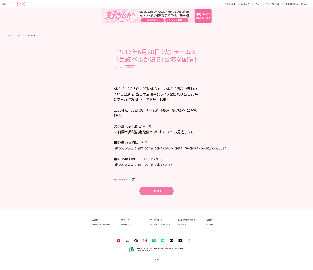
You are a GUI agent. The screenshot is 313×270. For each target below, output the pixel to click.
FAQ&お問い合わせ (155, 220)
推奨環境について (126, 224)
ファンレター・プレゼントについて (159, 224)
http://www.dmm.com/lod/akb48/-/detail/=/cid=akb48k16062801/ (170, 147)
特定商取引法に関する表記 (101, 224)
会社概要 (95, 220)
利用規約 (209, 220)
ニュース (19, 35)
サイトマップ (182, 224)
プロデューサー (125, 220)
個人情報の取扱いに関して (186, 220)
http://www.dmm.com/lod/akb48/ (143, 164)
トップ (10, 35)
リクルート (209, 224)
